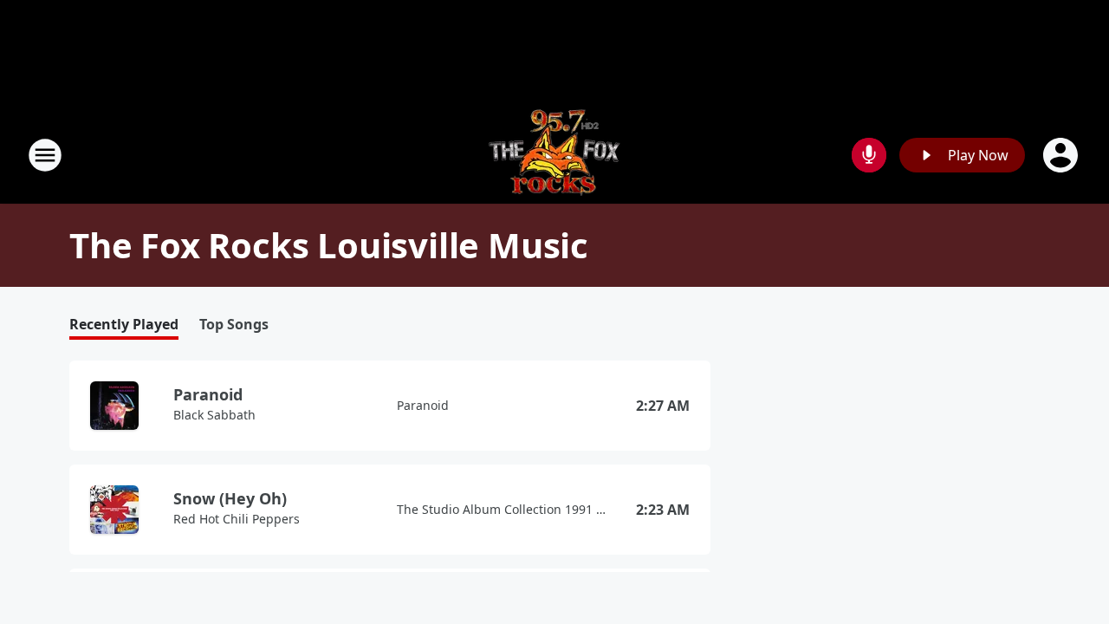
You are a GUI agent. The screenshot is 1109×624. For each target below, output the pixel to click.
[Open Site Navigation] (45, 155)
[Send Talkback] (869, 155)
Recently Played (123, 324)
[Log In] (1062, 155)
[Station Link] (554, 154)
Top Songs (234, 324)
